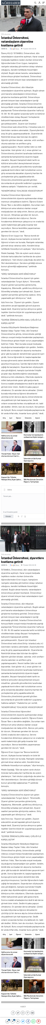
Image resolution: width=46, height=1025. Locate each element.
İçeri (10, 418)
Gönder (8, 516)
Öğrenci (18, 418)
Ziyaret (37, 418)
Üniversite (28, 418)
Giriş (4, 418)
